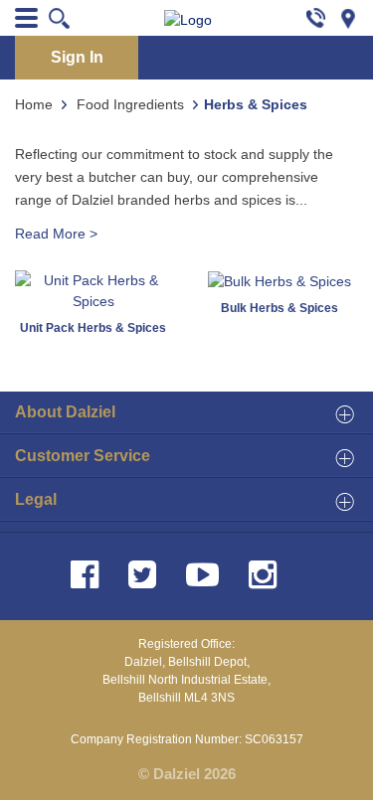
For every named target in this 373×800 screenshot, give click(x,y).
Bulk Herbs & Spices (279, 308)
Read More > (56, 233)
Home (34, 104)
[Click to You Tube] (206, 575)
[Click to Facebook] (88, 575)
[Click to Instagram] (266, 575)
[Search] (60, 18)
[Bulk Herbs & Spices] (279, 280)
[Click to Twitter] (146, 575)
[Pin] (355, 17)
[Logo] (188, 20)
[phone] (315, 17)
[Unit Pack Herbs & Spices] (93, 290)
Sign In (77, 57)
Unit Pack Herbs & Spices (93, 328)
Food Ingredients (130, 104)
